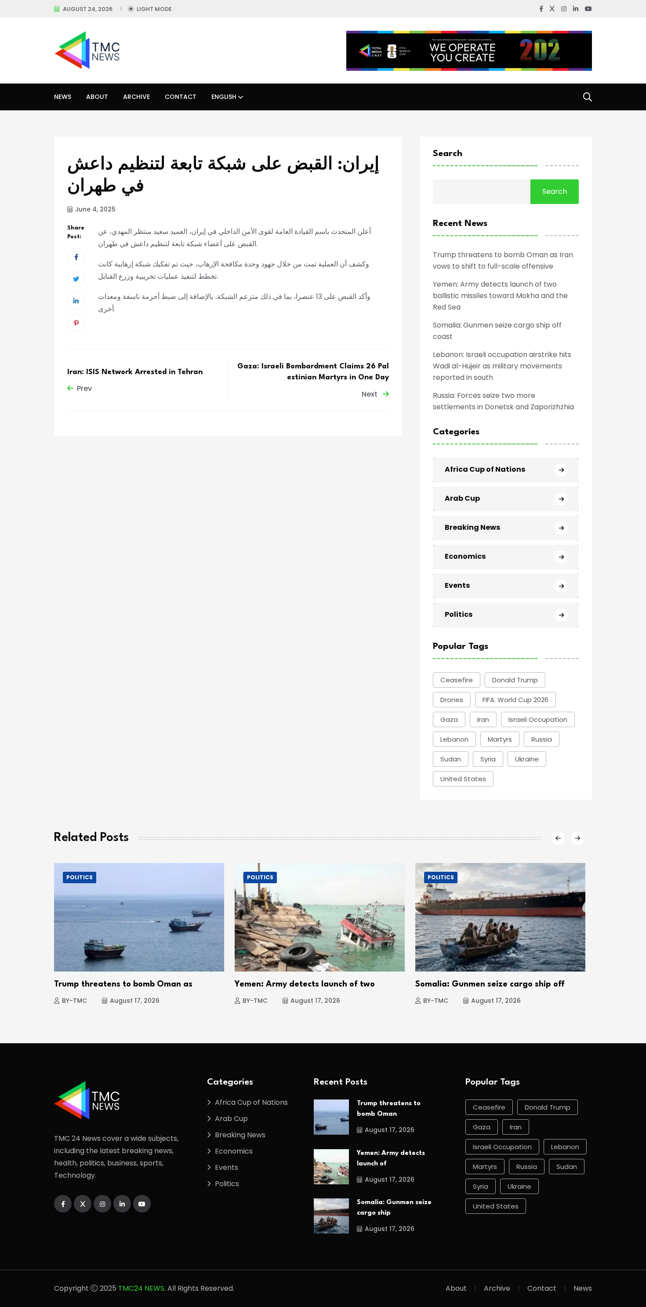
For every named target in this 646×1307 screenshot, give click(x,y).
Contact (180, 96)
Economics (465, 556)
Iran (483, 719)
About (97, 96)
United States (463, 778)
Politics (458, 614)
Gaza (449, 719)
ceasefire (456, 679)
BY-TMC (74, 1000)
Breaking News (472, 527)
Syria (488, 759)
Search (447, 153)
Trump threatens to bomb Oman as (123, 984)
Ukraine (527, 759)
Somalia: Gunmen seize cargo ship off (490, 984)
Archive (136, 96)
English (223, 96)
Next (370, 394)
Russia (541, 739)
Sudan (450, 759)
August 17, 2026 (135, 1000)
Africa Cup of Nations (485, 469)
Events (457, 585)
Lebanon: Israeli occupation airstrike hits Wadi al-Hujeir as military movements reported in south (502, 366)
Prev (84, 388)
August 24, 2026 (88, 9)
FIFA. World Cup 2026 (515, 699)
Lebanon (454, 739)
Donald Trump (515, 679)
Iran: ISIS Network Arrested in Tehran (135, 372)
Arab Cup (462, 498)
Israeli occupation (537, 719)
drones (451, 699)
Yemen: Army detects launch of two (305, 984)
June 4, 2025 (95, 209)
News (62, 96)
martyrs (500, 739)
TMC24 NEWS (141, 1288)
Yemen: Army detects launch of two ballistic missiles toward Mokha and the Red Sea (500, 295)
